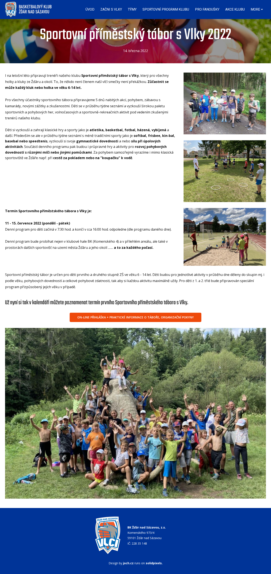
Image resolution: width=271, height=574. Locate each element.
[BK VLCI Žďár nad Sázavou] (29, 9)
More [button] (255, 9)
